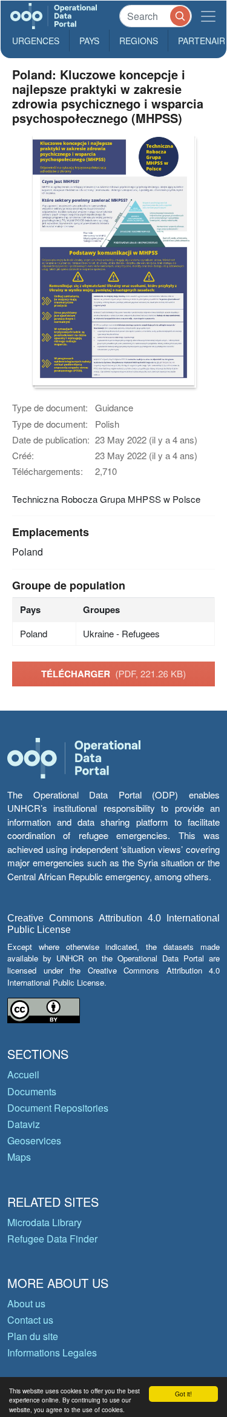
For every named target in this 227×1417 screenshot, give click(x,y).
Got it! (183, 1393)
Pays (89, 41)
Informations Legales (52, 1352)
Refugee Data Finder (52, 1239)
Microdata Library (44, 1222)
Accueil (23, 1074)
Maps (19, 1157)
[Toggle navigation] (208, 16)
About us (26, 1303)
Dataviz (23, 1124)
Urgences (35, 41)
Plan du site (32, 1336)
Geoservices (34, 1140)
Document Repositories (57, 1108)
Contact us (30, 1320)
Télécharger (113, 673)
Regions (138, 41)
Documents (31, 1091)
